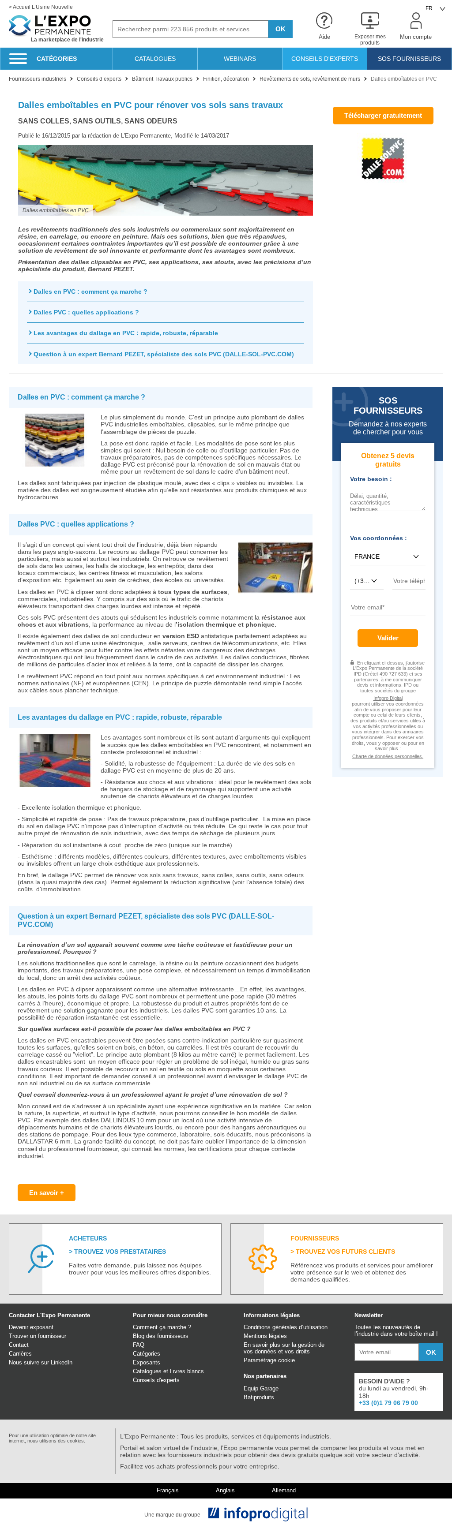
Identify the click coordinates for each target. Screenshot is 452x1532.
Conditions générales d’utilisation (286, 1327)
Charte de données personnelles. (387, 756)
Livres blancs (187, 1371)
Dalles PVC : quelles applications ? (86, 312)
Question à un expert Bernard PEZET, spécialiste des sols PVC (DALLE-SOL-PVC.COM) (164, 354)
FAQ (138, 1344)
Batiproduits (259, 1397)
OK (280, 29)
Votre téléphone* (409, 593)
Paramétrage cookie (269, 1360)
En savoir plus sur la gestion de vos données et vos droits (284, 1348)
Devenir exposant (31, 1327)
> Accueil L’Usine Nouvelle (41, 7)
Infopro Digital (388, 698)
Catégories (146, 1353)
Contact (19, 1344)
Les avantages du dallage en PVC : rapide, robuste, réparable (126, 332)
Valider (388, 638)
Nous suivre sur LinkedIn (40, 1362)
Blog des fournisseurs (160, 1336)
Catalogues (147, 1371)
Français (168, 1490)
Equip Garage (261, 1388)
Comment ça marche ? (162, 1327)
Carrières (20, 1353)
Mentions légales (265, 1336)
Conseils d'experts (156, 1380)
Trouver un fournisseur (37, 1336)
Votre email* (365, 619)
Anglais (225, 1490)
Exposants (146, 1362)
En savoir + (46, 1192)
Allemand (284, 1490)
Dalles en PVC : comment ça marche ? (90, 291)
